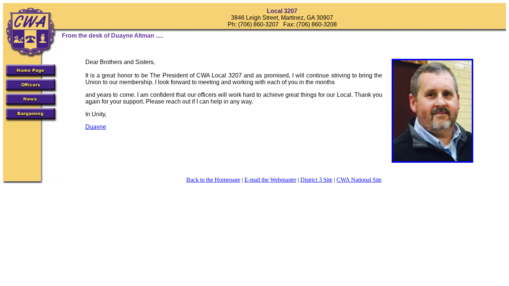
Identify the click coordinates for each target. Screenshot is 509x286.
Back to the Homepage (213, 180)
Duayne (95, 127)
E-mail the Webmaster (270, 180)
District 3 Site (316, 180)
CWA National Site (359, 180)
